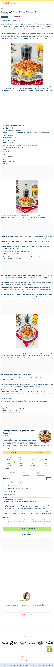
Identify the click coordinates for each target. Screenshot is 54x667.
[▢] (3, 480)
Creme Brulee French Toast (9, 139)
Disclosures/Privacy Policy (18, 653)
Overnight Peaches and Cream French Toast (14, 125)
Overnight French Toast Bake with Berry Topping (15, 140)
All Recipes (4, 653)
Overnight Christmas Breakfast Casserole (13, 407)
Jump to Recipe (5, 16)
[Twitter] (29, 615)
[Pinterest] (26, 615)
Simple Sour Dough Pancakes (10, 410)
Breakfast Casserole (8, 142)
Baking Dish (12, 472)
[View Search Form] (52, 3)
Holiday (13, 9)
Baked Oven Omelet (8, 135)
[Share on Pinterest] (17, 16)
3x (50, 478)
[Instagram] (24, 615)
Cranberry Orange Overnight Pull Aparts (13, 132)
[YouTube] (31, 615)
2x (48, 478)
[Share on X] (12, 16)
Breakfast (3, 9)
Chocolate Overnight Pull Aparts (11, 128)
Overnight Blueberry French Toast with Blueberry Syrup (16, 127)
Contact (9, 653)
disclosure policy (17, 20)
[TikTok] (28, 615)
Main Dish (17, 9)
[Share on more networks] (19, 16)
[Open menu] (49, 3)
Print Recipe (15, 452)
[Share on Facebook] (15, 16)
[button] (1, 8)
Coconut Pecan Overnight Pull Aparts (12, 130)
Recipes (23, 9)
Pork (21, 9)
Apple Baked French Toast (9, 137)
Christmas (8, 9)
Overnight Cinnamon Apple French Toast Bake (14, 408)
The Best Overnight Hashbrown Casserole (13, 412)
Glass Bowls (26, 475)
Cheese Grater (40, 475)
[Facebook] (22, 615)
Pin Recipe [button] (40, 452)
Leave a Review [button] (28, 530)
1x (46, 478)
